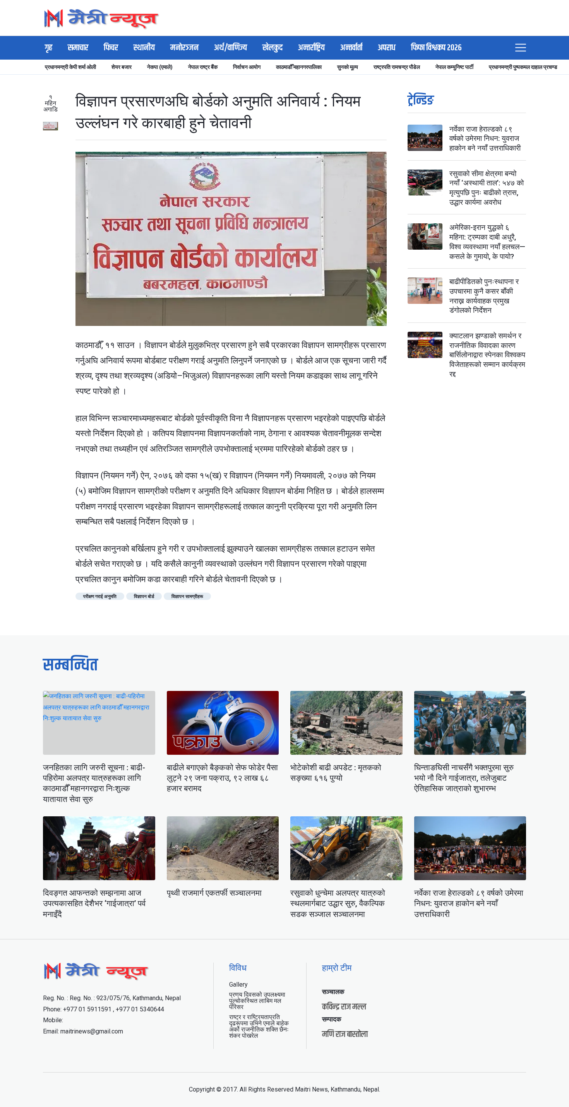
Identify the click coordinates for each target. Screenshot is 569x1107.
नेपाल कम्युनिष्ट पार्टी (454, 67)
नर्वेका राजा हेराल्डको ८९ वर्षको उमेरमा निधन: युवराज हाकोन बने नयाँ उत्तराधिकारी (485, 139)
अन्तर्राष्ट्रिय (311, 48)
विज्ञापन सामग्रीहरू (187, 596)
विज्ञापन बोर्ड (144, 596)
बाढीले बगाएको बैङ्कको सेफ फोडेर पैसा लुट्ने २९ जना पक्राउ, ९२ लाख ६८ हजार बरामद (222, 778)
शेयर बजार (121, 67)
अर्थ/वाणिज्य (230, 48)
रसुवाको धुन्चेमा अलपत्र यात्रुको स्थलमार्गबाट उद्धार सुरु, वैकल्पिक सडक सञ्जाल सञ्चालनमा (337, 903)
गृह (48, 48)
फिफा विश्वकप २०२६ (436, 48)
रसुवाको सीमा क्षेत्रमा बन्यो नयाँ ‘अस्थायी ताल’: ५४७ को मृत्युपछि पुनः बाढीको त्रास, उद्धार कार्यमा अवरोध (486, 188)
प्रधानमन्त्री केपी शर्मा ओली (70, 67)
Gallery (238, 984)
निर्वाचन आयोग (247, 67)
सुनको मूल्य (347, 67)
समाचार (78, 48)
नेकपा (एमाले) (160, 67)
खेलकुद (272, 48)
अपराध (387, 48)
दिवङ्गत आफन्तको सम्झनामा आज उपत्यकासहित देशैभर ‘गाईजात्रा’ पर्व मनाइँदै (94, 903)
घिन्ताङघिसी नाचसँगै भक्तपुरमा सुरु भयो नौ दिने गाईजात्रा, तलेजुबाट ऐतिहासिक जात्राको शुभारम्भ (464, 778)
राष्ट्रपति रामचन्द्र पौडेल (397, 67)
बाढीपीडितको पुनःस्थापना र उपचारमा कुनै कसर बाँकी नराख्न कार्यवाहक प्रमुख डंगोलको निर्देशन (484, 296)
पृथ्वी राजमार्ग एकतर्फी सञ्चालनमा (214, 893)
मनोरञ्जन (184, 48)
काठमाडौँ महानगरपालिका (299, 67)
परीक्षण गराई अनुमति (100, 596)
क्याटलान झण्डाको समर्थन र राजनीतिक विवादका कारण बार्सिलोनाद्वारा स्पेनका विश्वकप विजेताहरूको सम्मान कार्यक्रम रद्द (487, 355)
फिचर (111, 48)
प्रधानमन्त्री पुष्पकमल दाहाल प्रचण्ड (523, 67)
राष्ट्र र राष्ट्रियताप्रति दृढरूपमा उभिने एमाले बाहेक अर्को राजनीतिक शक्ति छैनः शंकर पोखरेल (259, 1026)
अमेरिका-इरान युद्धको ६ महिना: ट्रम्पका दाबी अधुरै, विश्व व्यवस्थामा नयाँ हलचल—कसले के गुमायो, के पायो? (487, 242)
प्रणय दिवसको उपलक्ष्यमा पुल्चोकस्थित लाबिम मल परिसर (257, 1001)
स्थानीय (144, 48)
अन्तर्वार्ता (351, 48)
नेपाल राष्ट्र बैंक (203, 67)
